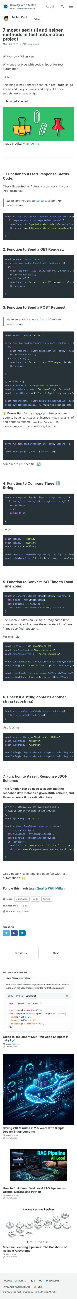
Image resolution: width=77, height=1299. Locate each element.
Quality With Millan (23, 6)
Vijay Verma (31, 143)
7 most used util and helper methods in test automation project (33, 34)
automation (22, 899)
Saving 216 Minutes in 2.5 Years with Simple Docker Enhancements (33, 1129)
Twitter (22, 1280)
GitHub (37, 1280)
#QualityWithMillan (49, 888)
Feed (39, 1286)
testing (46, 899)
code (35, 899)
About (50, 6)
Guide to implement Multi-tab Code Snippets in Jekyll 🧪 (36, 1038)
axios (40, 200)
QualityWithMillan (18, 1286)
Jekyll (36, 1292)
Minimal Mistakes (49, 1292)
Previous (21, 953)
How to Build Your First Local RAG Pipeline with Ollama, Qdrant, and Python (35, 1190)
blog (25, 905)
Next (56, 953)
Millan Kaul (19, 17)
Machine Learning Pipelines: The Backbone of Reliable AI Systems (35, 1248)
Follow (37, 19)
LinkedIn (54, 1280)
